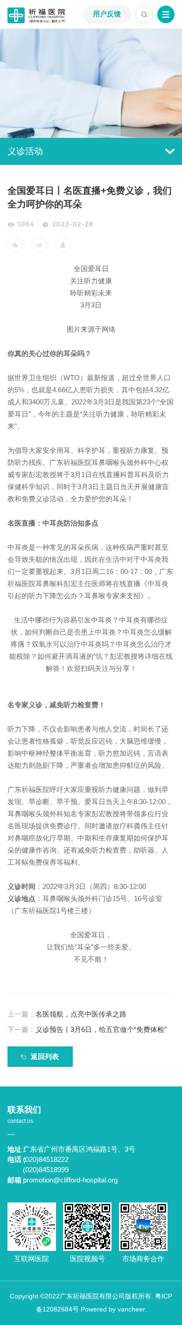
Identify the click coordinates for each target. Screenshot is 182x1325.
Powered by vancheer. (114, 1309)
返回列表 (45, 1056)
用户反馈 (107, 14)
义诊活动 (25, 151)
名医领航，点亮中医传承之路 (66, 1014)
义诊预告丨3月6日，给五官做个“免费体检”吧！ (87, 1032)
